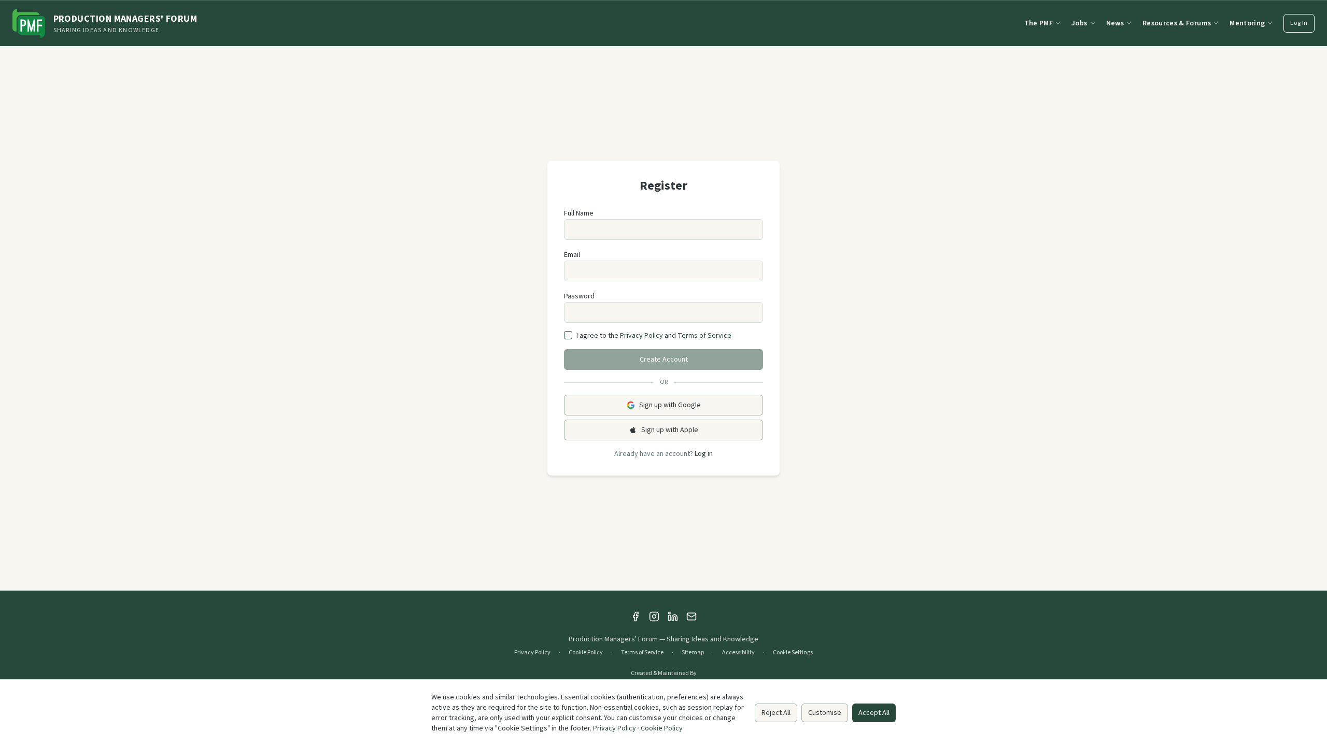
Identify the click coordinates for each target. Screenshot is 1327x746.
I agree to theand (653, 336)
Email (572, 255)
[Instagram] (654, 616)
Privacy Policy (641, 336)
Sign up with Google (670, 405)
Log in (704, 454)
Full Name (579, 213)
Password (579, 296)
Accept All (874, 713)
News (1115, 23)
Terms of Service (704, 336)
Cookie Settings (793, 653)
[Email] (691, 616)
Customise (824, 713)
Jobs (1079, 23)
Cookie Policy (586, 653)
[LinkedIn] (673, 616)
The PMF (1038, 23)
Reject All (775, 713)
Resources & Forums (1176, 23)
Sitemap (693, 653)
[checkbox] (568, 335)
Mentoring (1247, 23)
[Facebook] (635, 616)
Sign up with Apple (669, 430)
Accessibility (738, 653)
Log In (1299, 23)
